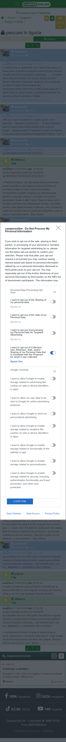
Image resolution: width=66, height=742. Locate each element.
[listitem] (33, 292)
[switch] (53, 301)
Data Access (33, 513)
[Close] (59, 229)
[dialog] (33, 371)
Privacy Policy (52, 513)
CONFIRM (20, 501)
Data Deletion (14, 513)
